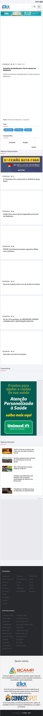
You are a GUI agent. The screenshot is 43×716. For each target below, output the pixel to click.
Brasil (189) (6, 630)
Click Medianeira (17, 713)
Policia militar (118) (22, 630)
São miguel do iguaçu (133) (24, 624)
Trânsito (5, 600)
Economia (5, 591)
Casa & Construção (8, 579)
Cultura (5, 585)
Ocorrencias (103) (8, 636)
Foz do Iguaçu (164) (22, 618)
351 (13, 351)
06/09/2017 (7, 246)
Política (31, 588)
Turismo (5, 603)
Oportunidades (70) (22, 633)
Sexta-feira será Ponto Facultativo (14, 354)
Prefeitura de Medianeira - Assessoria (18, 120)
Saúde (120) (20, 627)
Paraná (31, 582)
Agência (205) (7, 627)
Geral (18, 585)
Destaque (5, 588)
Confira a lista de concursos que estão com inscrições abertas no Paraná (24, 451)
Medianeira (20, 588)
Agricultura (6, 576)
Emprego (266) (7, 624)
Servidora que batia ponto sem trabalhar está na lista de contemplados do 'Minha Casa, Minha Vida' (23, 478)
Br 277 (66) (19, 642)
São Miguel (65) (21, 645)
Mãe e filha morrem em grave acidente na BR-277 (23, 468)
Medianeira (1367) (8, 615)
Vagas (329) (6, 621)
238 (13, 64)
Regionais (32, 591)
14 (20, 64)
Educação (19, 576)
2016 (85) (5, 639)
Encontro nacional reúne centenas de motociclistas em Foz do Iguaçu (24, 460)
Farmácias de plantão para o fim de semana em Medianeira (19, 69)
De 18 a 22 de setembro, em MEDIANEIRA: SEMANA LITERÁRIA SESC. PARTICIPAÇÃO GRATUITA (20, 320)
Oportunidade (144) (22, 621)
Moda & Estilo (33, 576)
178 (13, 316)
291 (13, 211)
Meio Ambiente (21, 591)
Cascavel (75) (6, 645)
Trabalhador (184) (21, 615)
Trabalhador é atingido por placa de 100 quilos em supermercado (24, 490)
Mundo (31, 579)
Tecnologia (6, 597)
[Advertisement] (15, 530)
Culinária (5, 582)
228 (13, 281)
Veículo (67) (19, 639)
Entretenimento (21, 579)
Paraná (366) (6, 618)
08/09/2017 (7, 176)
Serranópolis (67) (21, 636)
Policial (31, 585)
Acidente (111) (7, 633)
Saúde (4, 594)
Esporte (19, 582)
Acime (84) (6, 642)
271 (13, 176)
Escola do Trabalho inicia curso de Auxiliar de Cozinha (21, 284)
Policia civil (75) (7, 648)
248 (13, 246)
